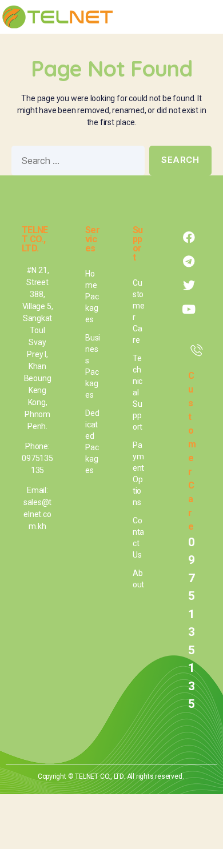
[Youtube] (189, 310)
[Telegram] (189, 262)
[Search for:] (76, 163)
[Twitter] (189, 286)
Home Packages (91, 296)
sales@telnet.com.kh (37, 514)
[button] (207, 17)
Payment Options (138, 473)
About (138, 578)
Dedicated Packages (92, 442)
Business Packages (92, 366)
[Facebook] (189, 238)
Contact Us (138, 537)
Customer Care (139, 311)
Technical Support (137, 392)
